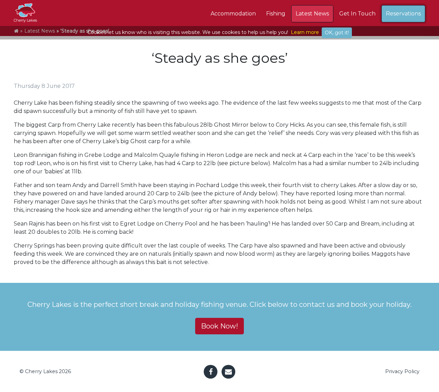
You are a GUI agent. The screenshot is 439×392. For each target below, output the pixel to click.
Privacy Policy (402, 371)
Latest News (312, 13)
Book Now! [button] (219, 326)
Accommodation (233, 13)
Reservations (403, 13)
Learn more (305, 32)
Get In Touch (357, 13)
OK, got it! (337, 33)
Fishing (275, 13)
